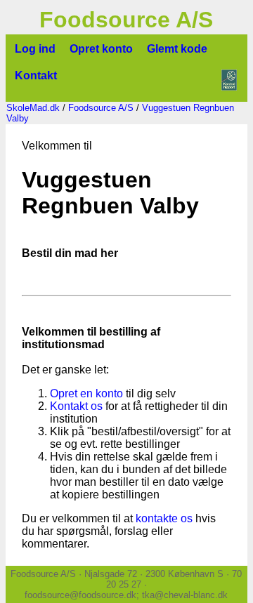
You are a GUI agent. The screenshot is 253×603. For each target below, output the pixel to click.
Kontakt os (76, 406)
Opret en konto (86, 393)
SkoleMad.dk (33, 107)
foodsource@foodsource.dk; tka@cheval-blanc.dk (126, 595)
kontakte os (164, 518)
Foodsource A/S (101, 107)
